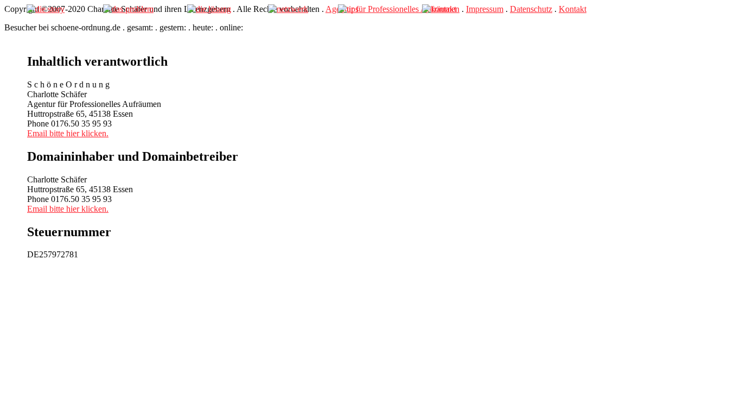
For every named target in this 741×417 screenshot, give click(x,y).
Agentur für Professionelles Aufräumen (392, 9)
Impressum (484, 9)
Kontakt (572, 9)
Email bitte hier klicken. (67, 133)
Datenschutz (531, 9)
